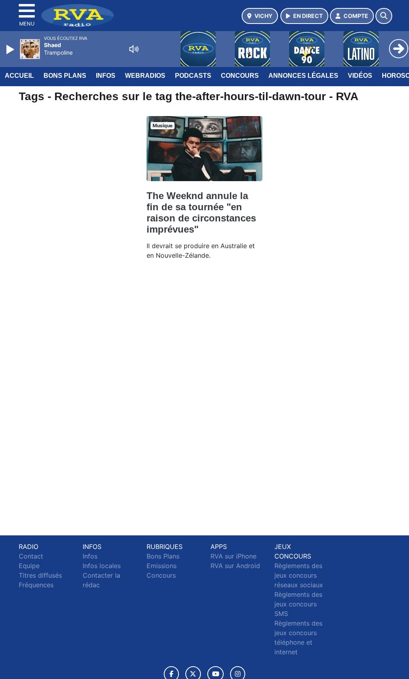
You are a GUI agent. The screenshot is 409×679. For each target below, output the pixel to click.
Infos (105, 75)
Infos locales (102, 566)
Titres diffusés (40, 575)
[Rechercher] (383, 16)
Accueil (19, 75)
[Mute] (134, 49)
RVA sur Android (235, 566)
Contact (31, 556)
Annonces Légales (303, 75)
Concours (240, 75)
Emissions (162, 566)
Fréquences (36, 585)
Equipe (29, 566)
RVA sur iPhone (233, 556)
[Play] (11, 49)
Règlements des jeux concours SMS (298, 604)
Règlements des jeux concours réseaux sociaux (298, 575)
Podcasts (193, 75)
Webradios (145, 75)
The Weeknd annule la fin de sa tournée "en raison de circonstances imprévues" (201, 212)
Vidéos (360, 75)
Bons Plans (65, 75)
